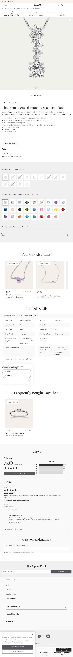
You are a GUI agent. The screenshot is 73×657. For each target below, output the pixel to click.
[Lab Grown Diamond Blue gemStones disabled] (20, 202)
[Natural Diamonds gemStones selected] (5, 202)
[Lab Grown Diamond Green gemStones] (27, 202)
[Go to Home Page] (37, 5)
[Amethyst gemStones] (56, 202)
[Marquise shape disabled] (41, 177)
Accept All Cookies (17, 646)
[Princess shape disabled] (49, 177)
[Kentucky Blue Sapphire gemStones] (34, 210)
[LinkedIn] (39, 636)
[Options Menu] (68, 529)
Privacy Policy (18, 642)
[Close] (33, 634)
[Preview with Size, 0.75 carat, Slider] (2, 233)
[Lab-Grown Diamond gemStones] (13, 202)
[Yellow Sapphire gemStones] (56, 210)
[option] (36, 53)
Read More (66, 114)
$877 (5, 153)
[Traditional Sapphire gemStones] (5, 210)
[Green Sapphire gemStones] (27, 210)
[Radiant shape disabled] (56, 177)
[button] (34, 87)
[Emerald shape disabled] (34, 177)
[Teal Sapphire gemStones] (27, 217)
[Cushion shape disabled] (20, 177)
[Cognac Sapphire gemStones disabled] (56, 217)
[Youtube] (48, 636)
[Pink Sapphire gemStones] (41, 210)
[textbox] (36, 549)
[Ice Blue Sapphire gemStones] (49, 210)
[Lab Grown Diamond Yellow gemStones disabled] (41, 202)
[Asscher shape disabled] (13, 184)
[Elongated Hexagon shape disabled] (20, 184)
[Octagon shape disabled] (27, 184)
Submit (61, 571)
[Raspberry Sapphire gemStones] (49, 217)
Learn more (30, 552)
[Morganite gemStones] (13, 210)
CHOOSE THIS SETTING (64, 649)
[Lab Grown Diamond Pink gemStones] (34, 202)
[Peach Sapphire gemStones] (13, 217)
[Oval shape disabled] (13, 177)
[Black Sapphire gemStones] (20, 210)
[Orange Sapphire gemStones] (20, 217)
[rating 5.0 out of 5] (6, 102)
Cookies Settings (17, 651)
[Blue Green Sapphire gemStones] (34, 217)
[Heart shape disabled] (63, 177)
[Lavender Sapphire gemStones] (5, 217)
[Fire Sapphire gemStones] (41, 217)
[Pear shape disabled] (27, 177)
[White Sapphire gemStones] (49, 202)
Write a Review (19, 473)
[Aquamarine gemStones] (63, 202)
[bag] (62, 5)
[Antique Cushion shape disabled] (5, 184)
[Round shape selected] (5, 177)
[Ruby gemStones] (63, 210)
